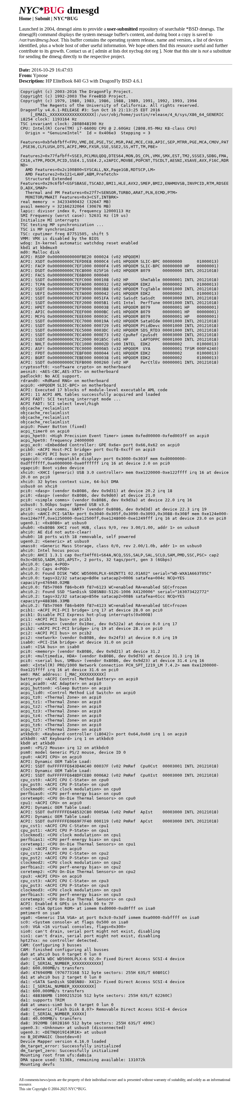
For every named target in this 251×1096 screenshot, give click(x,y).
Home (25, 18)
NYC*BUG (66, 18)
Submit (42, 18)
